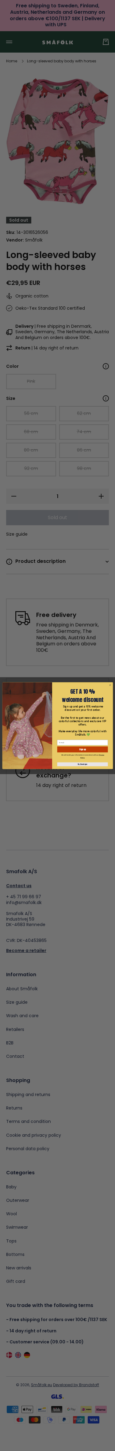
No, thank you (82, 764)
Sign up (82, 749)
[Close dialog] (110, 685)
